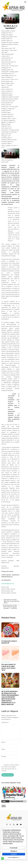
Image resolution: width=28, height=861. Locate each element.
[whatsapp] (10, 824)
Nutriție (8, 639)
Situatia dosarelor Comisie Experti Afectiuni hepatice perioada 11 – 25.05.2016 (10, 606)
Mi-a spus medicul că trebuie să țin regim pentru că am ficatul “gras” (8, 667)
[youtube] (20, 824)
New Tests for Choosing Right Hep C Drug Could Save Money (11, 601)
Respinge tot (14, 851)
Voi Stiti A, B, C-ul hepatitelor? (10, 27)
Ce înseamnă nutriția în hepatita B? (9, 642)
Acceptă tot (14, 854)
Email (3, 749)
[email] (17, 824)
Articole (3, 639)
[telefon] (13, 824)
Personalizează (13, 847)
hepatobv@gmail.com (7, 583)
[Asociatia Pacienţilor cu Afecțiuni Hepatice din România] (13, 11)
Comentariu (5, 722)
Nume (3, 742)
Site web (3, 756)
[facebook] (7, 824)
